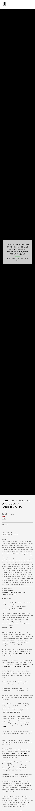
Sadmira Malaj (11, 258)
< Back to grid (5, 511)
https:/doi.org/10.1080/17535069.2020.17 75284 (15, 666)
